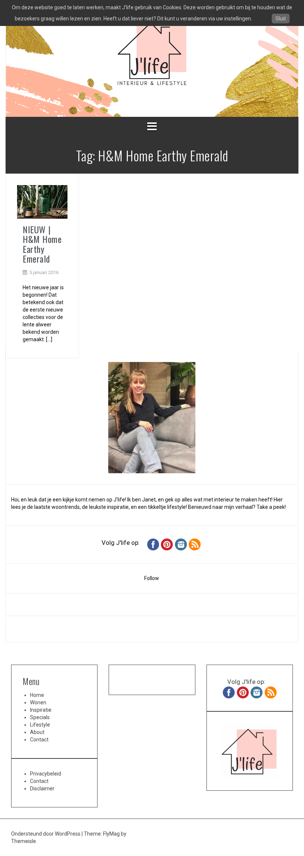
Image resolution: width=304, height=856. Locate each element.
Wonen (38, 702)
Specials (40, 717)
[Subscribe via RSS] (195, 544)
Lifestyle (40, 725)
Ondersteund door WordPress (46, 834)
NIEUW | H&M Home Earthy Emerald (42, 244)
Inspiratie (41, 710)
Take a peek (271, 507)
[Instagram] (181, 544)
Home (37, 695)
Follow (151, 578)
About (37, 732)
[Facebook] (153, 544)
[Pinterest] (167, 544)
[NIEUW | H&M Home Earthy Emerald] (42, 201)
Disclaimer (42, 788)
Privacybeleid (45, 774)
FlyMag (111, 834)
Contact (39, 740)
